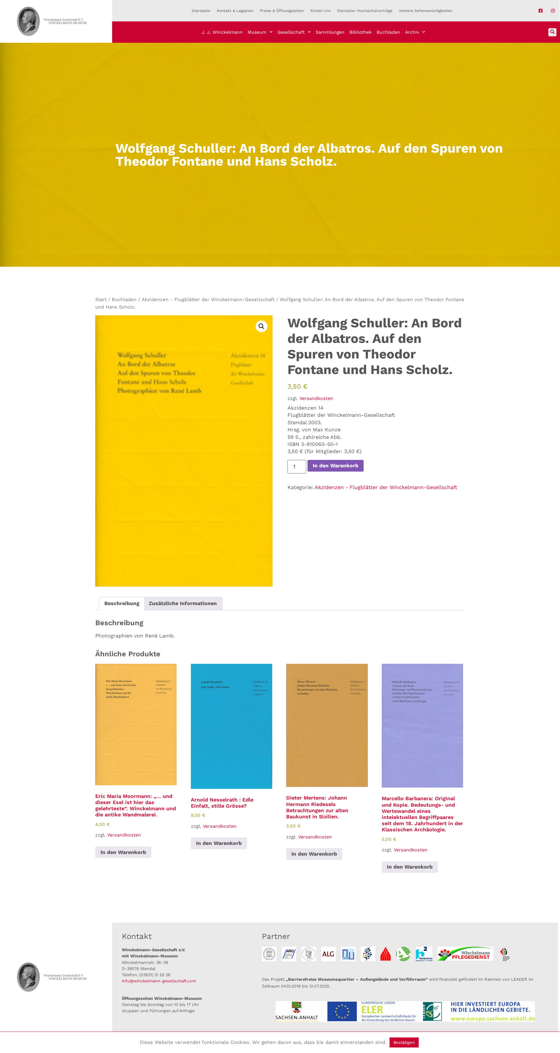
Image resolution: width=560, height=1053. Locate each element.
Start (101, 299)
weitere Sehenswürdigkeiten (425, 10)
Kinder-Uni (320, 10)
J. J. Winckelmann (222, 32)
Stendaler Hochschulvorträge (364, 10)
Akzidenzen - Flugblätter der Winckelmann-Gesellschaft (208, 299)
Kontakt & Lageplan (235, 10)
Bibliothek (360, 32)
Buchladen (388, 32)
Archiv (412, 32)
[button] (552, 32)
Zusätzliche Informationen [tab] (183, 603)
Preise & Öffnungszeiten (282, 10)
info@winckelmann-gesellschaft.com (159, 980)
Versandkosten (316, 398)
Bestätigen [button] (404, 1042)
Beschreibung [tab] (121, 603)
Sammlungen (330, 32)
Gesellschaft (291, 32)
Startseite (201, 10)
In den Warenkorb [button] (123, 852)
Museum (257, 32)
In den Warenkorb (335, 465)
